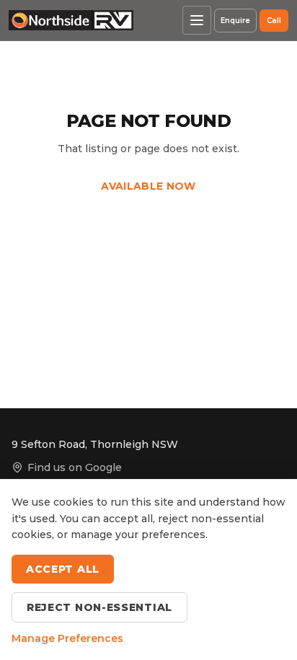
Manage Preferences (67, 638)
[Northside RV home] (71, 20)
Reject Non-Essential (99, 607)
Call (274, 20)
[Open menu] (196, 20)
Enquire (235, 20)
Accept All (62, 569)
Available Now (148, 186)
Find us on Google (74, 467)
